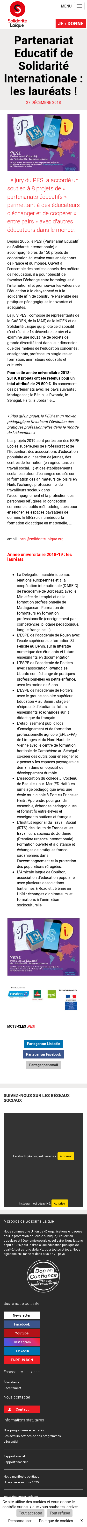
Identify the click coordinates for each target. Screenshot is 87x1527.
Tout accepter (30, 1512)
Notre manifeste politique (21, 1476)
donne (70, 23)
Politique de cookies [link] (56, 1520)
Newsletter (22, 1315)
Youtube (22, 1333)
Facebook (22, 1324)
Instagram (22, 1342)
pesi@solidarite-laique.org (42, 538)
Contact (22, 1409)
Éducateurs (11, 1382)
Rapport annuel (14, 1456)
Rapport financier (16, 1462)
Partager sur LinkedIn (43, 1043)
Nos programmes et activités (24, 1430)
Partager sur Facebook (43, 1054)
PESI (31, 1026)
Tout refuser (60, 1512)
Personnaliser (19, 1520)
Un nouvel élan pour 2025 (21, 1482)
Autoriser (66, 1156)
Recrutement (12, 1388)
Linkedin (22, 1351)
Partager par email (43, 1065)
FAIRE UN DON (22, 1360)
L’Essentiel (11, 1441)
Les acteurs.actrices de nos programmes (32, 1436)
